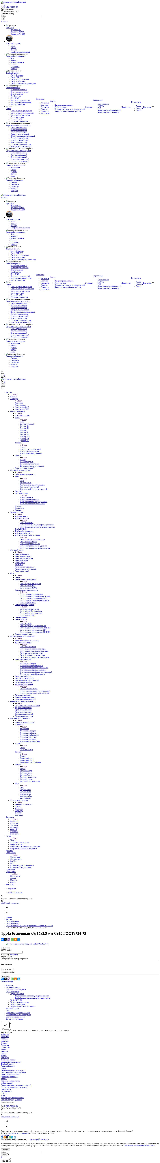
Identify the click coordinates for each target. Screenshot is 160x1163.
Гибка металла (60, 107)
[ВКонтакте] (2, 939)
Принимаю (5, 1150)
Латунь (13, 174)
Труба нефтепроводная (20, 79)
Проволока (15, 67)
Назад (15, 394)
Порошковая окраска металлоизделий (70, 109)
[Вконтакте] (7, 908)
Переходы (15, 186)
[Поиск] (3, 385)
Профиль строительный (20, 52)
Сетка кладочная (17, 117)
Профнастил (16, 96)
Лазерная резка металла (64, 105)
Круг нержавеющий (19, 132)
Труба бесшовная (17, 75)
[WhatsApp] (12, 939)
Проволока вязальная (19, 121)
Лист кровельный (18, 104)
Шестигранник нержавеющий (23, 136)
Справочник (98, 100)
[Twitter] (7, 913)
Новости (139, 108)
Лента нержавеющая (19, 142)
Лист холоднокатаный (19, 92)
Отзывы (44, 109)
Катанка (14, 69)
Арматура (10, 28)
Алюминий (15, 168)
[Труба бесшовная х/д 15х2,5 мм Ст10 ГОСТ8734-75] (27, 944)
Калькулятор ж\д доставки (108, 112)
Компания (40, 99)
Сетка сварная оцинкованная (22, 113)
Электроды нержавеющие (21, 147)
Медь (13, 176)
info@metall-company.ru (10, 903)
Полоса (14, 65)
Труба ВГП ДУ (17, 77)
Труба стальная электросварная (23, 83)
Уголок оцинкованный (20, 159)
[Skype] (12, 1137)
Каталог (4, 22)
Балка (13, 46)
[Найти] (3, 18)
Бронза (13, 170)
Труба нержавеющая (19, 128)
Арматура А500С (17, 32)
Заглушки (14, 191)
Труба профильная (18, 81)
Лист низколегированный (21, 102)
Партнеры (45, 107)
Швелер (14, 50)
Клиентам (45, 103)
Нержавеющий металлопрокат (18, 125)
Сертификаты (103, 104)
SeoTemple (34, 1139)
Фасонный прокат (13, 43)
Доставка (44, 105)
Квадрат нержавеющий (20, 134)
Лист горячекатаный (19, 90)
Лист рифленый (17, 94)
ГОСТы (101, 106)
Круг (13, 58)
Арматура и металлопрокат (18, 1133)
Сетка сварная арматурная (21, 111)
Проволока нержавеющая (21, 144)
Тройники (15, 184)
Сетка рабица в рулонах (20, 115)
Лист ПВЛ (15, 98)
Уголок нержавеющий (19, 140)
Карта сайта (5, 1135)
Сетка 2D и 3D (16, 119)
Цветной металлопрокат (15, 165)
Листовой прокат (13, 88)
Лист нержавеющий (19, 130)
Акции (138, 106)
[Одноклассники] (15, 939)
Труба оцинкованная (19, 153)
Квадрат (14, 60)
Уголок (13, 48)
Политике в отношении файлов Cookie (139, 1146)
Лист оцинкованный (19, 157)
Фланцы (14, 189)
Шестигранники (17, 62)
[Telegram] (15, 1137)
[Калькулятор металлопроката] (7, 1161)
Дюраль (14, 172)
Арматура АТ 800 (18, 34)
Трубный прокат (12, 73)
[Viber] (8, 939)
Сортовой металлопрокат (16, 56)
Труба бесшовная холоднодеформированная (32, 998)
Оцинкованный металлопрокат (18, 151)
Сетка (8, 109)
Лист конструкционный (20, 100)
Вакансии (45, 111)
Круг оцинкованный (19, 155)
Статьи (138, 110)
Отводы (14, 182)
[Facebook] (7, 910)
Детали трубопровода (14, 180)
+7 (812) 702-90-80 (10, 7)
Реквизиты (45, 113)
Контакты (147, 107)
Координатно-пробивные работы (68, 111)
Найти (4, 1155)
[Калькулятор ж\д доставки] (10, 1161)
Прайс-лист (126, 107)
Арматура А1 (16, 30)
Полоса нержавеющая (19, 138)
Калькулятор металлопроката (109, 110)
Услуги (53, 101)
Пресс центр (136, 102)
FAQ (99, 108)
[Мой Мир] (18, 939)
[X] (5, 939)
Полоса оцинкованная (19, 161)
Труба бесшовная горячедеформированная (32, 996)
